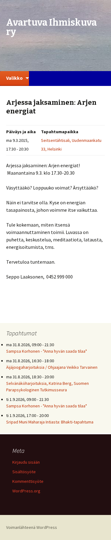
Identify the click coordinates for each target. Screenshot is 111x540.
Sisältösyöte (24, 471)
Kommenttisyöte (27, 481)
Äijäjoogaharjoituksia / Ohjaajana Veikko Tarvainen (51, 367)
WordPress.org (26, 491)
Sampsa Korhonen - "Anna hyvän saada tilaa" (46, 351)
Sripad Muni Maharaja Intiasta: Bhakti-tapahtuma (49, 422)
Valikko (14, 78)
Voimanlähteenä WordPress (31, 527)
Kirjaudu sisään (26, 462)
